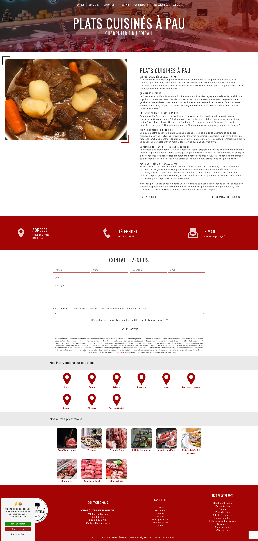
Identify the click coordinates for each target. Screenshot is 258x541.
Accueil (80, 4)
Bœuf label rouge (222, 503)
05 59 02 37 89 (126, 236)
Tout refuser (18, 529)
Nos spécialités (141, 4)
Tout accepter (18, 523)
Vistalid (90, 537)
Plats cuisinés (222, 506)
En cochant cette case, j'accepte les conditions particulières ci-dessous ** (130, 320)
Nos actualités (160, 4)
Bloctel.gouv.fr (120, 352)
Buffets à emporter (222, 515)
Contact (177, 4)
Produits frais (222, 512)
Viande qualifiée (222, 518)
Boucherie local (222, 527)
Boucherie (94, 4)
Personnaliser (18, 534)
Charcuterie (109, 4)
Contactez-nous (228, 197)
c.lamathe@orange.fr (214, 236)
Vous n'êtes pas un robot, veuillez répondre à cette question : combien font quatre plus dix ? (100, 308)
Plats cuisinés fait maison (222, 521)
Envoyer (132, 329)
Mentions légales (138, 537)
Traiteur (124, 4)
